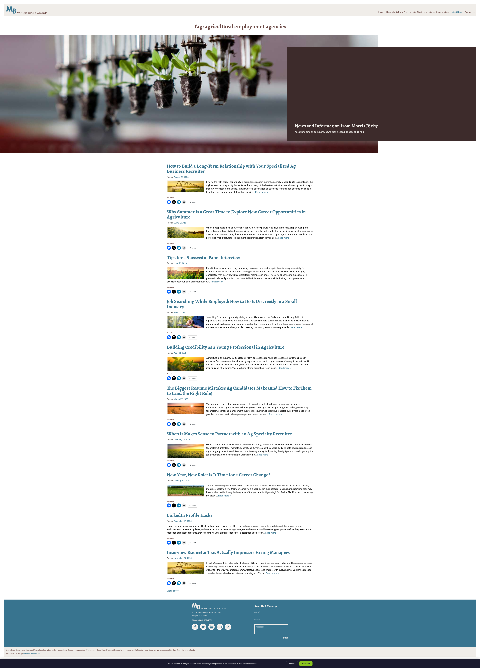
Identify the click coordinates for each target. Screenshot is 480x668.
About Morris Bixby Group (398, 12)
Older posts (173, 591)
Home (381, 12)
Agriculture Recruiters (42, 650)
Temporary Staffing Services (137, 650)
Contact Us (470, 12)
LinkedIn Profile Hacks (189, 515)
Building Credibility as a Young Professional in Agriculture (225, 347)
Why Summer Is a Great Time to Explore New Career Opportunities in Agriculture (236, 214)
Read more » (261, 192)
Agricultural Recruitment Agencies (19, 650)
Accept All (306, 663)
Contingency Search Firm (96, 650)
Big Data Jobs (175, 650)
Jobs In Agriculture (59, 650)
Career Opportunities (438, 12)
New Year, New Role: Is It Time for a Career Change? (218, 474)
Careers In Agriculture (76, 650)
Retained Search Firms (115, 650)
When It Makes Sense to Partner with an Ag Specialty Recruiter (229, 434)
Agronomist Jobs (188, 650)
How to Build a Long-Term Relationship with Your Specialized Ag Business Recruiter (231, 169)
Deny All (292, 663)
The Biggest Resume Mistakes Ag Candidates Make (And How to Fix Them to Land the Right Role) (239, 391)
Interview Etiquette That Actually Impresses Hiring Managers (228, 552)
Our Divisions (419, 12)
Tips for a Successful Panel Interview (203, 257)
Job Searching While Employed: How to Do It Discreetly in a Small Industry (232, 304)
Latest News (456, 12)
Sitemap (26, 653)
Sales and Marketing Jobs (159, 650)
